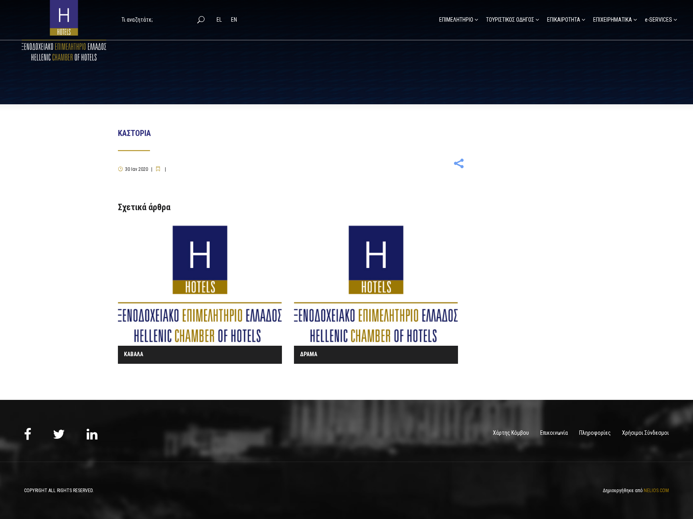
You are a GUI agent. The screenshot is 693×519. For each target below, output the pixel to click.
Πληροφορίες (595, 433)
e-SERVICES (658, 19)
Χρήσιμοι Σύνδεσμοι (645, 433)
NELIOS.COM (656, 490)
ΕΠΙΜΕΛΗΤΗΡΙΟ (456, 19)
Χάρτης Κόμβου (511, 433)
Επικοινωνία (554, 433)
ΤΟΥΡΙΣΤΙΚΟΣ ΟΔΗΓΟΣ (510, 19)
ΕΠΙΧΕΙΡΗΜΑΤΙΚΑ (612, 19)
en (234, 19)
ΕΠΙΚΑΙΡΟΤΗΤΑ (563, 19)
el (220, 19)
